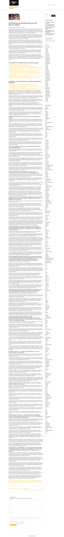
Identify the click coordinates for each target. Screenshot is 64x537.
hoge (46, 273)
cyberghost (47, 223)
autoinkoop (47, 187)
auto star (46, 172)
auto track (46, 176)
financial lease (47, 248)
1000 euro (46, 107)
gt (45, 266)
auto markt (47, 162)
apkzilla (14, 21)
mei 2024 (46, 84)
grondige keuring (19, 481)
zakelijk (46, 431)
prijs (46, 345)
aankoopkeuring (47, 118)
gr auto (46, 265)
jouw (46, 287)
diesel (46, 229)
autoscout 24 (47, 194)
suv (45, 380)
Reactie (11, 499)
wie (45, 420)
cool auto (46, 219)
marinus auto (47, 305)
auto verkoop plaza (48, 179)
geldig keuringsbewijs (11, 481)
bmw (46, 208)
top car (46, 387)
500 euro (46, 115)
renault (46, 355)
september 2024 (47, 78)
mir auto (46, 320)
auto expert (47, 148)
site (45, 370)
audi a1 (46, 132)
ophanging (40, 481)
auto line (46, 158)
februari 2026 (47, 55)
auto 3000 (46, 140)
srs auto (46, 377)
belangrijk (18, 480)
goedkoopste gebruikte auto (49, 258)
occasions (46, 334)
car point (46, 218)
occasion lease (47, 333)
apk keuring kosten (48, 129)
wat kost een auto (48, 416)
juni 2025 (46, 66)
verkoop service (47, 402)
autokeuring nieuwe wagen (14, 480)
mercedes (46, 315)
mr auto (46, 326)
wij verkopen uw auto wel (49, 427)
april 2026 (46, 52)
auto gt (46, 151)
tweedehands (47, 394)
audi (46, 130)
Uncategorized (47, 398)
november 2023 (47, 92)
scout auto (47, 363)
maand (46, 304)
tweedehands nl (47, 395)
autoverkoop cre (47, 200)
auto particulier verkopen (49, 169)
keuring (25, 481)
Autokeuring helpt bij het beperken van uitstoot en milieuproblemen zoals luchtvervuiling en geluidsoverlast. (26, 67)
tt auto (46, 391)
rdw (45, 352)
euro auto (46, 241)
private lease (47, 348)
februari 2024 (47, 88)
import (46, 277)
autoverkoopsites (48, 201)
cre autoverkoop (47, 222)
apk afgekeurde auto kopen (49, 126)
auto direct (47, 144)
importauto (47, 280)
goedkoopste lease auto (48, 259)
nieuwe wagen (28, 481)
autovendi (46, 198)
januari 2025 (47, 73)
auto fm (46, 150)
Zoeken (46, 14)
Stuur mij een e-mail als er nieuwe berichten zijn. (17, 523)
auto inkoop (47, 157)
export (46, 244)
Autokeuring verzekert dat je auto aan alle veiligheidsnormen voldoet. (20, 65)
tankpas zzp (47, 383)
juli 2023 (46, 98)
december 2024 (47, 74)
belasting (46, 204)
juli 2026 (46, 48)
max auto (46, 312)
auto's (46, 183)
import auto (47, 279)
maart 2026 (47, 53)
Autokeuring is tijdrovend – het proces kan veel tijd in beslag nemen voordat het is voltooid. (23, 85)
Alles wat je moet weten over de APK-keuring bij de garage (50, 34)
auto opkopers (47, 168)
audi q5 (46, 136)
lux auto (46, 302)
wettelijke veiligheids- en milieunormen (15, 482)
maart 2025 (47, 70)
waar (46, 409)
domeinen (46, 233)
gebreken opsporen (39, 480)
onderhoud (46, 338)
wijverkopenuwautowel (48, 430)
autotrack (46, 197)
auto (46, 137)
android (46, 119)
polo (46, 341)
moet (46, 323)
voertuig (10, 482)
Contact (53, 4)
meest (46, 313)
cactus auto (47, 215)
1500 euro (46, 108)
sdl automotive (47, 365)
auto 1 (46, 139)
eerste (46, 234)
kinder (46, 291)
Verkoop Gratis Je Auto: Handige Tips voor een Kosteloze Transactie (50, 27)
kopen (46, 294)
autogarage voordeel (48, 186)
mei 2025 (46, 67)
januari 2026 (47, 56)
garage (46, 252)
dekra (46, 226)
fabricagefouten (28, 480)
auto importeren (47, 155)
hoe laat (46, 272)
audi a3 (46, 133)
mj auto (46, 322)
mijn (46, 319)
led (45, 298)
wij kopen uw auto (48, 426)
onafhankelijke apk (48, 337)
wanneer (46, 413)
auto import (47, 154)
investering (22, 481)
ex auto (46, 243)
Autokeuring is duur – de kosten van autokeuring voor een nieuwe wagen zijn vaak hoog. (23, 84)
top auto (46, 384)
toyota (46, 390)
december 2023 (47, 91)
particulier (46, 340)
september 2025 (47, 62)
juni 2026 (46, 49)
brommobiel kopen (48, 211)
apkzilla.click (12, 6)
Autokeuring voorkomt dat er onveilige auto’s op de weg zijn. (19, 64)
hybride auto (47, 276)
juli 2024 (46, 81)
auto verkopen (47, 180)
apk (45, 125)
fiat (45, 247)
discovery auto (47, 230)
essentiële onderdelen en (23, 480)
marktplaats (47, 308)
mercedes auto (47, 316)
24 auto (46, 111)
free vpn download (48, 251)
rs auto (46, 356)
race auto (46, 351)
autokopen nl (47, 190)
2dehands (46, 114)
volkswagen (47, 406)
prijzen (46, 347)
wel (45, 419)
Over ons (49, 4)
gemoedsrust (15, 481)
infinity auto (47, 283)
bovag (46, 209)
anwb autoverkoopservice (49, 122)
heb (45, 269)
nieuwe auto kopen (48, 329)
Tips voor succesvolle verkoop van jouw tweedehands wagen (49, 25)
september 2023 (47, 95)
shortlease (46, 366)
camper (46, 216)
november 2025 (47, 59)
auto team (46, 173)
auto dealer (47, 143)
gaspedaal (46, 255)
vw (45, 408)
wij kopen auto (47, 423)
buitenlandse (47, 212)
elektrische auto (47, 237)
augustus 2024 (47, 80)
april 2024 (46, 85)
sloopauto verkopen (48, 373)
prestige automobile (48, 344)
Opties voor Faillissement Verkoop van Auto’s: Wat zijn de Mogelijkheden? (50, 31)
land (46, 297)
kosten (46, 295)
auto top (46, 175)
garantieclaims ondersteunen (33, 480)
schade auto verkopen (48, 359)
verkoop (46, 401)
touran (46, 388)
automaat (46, 191)
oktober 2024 (47, 77)
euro (46, 240)
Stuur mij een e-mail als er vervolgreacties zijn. (17, 521)
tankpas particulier (48, 381)
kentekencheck (47, 290)
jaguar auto (47, 284)
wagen (12, 479)
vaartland (46, 399)
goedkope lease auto (48, 262)
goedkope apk (47, 261)
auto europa (47, 147)
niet (45, 327)
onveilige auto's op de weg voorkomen (34, 481)
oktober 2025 (47, 60)
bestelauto (47, 205)
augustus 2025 (47, 63)
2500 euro (46, 112)
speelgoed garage (48, 374)
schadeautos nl (47, 362)
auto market (47, 161)
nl (45, 330)
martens (46, 309)
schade (46, 358)
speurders (46, 376)
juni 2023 (46, 99)
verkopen (46, 405)
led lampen (47, 301)
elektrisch (46, 236)
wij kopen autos (47, 424)
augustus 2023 (47, 96)
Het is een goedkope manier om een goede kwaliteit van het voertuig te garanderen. (22, 66)
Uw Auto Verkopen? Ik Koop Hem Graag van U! (50, 22)
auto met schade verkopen (49, 165)
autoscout (46, 193)
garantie (46, 254)
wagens (46, 412)
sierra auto (46, 369)
